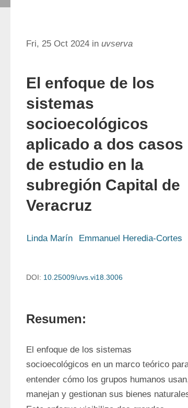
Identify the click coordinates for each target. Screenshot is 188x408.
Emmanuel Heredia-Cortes (130, 238)
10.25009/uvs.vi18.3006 (83, 277)
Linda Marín (50, 238)
